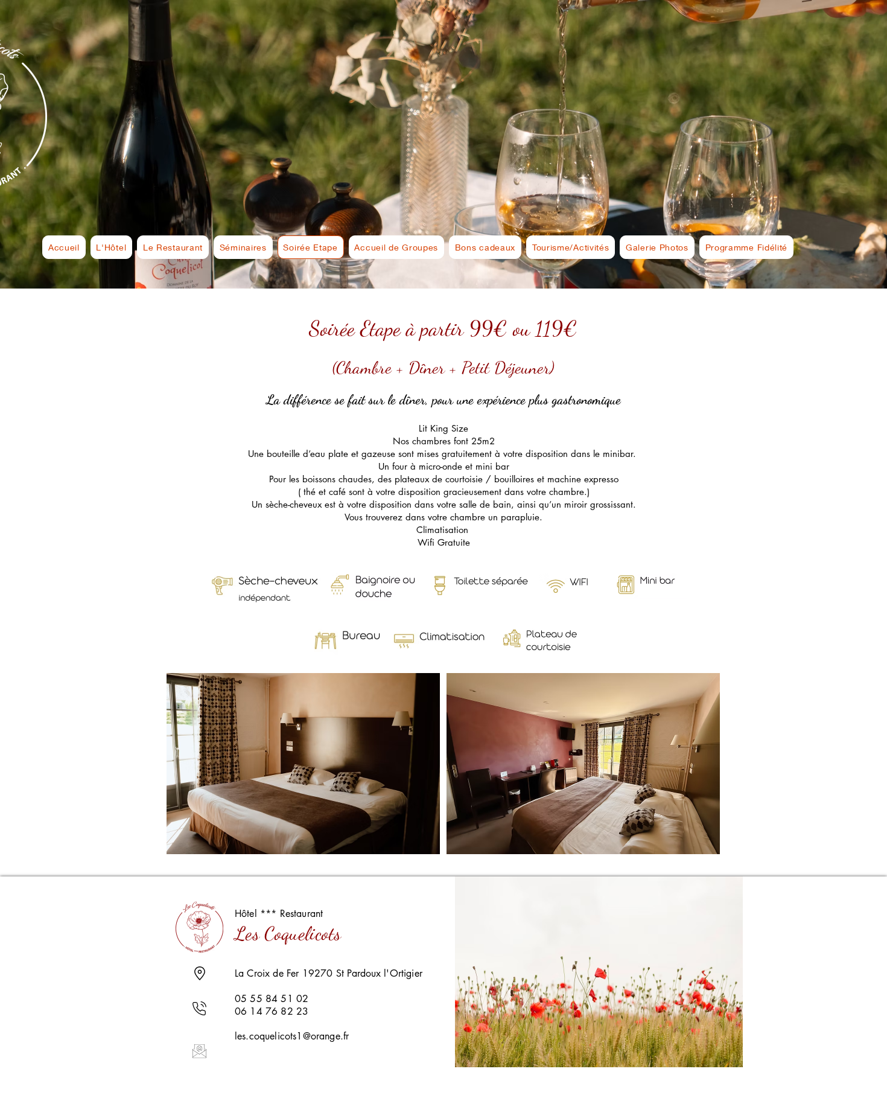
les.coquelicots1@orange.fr (292, 1036)
